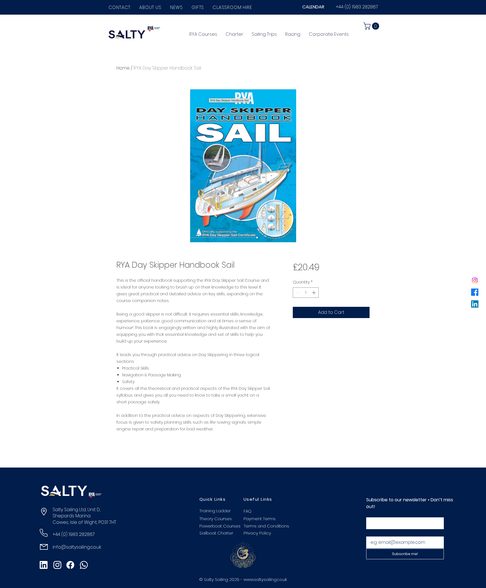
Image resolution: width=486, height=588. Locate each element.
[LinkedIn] (474, 304)
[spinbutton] (306, 293)
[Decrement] (297, 293)
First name (378, 512)
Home (123, 68)
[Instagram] (474, 280)
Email (373, 531)
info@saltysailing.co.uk (77, 547)
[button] (150, 7)
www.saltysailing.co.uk (265, 579)
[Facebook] (474, 292)
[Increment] (314, 293)
